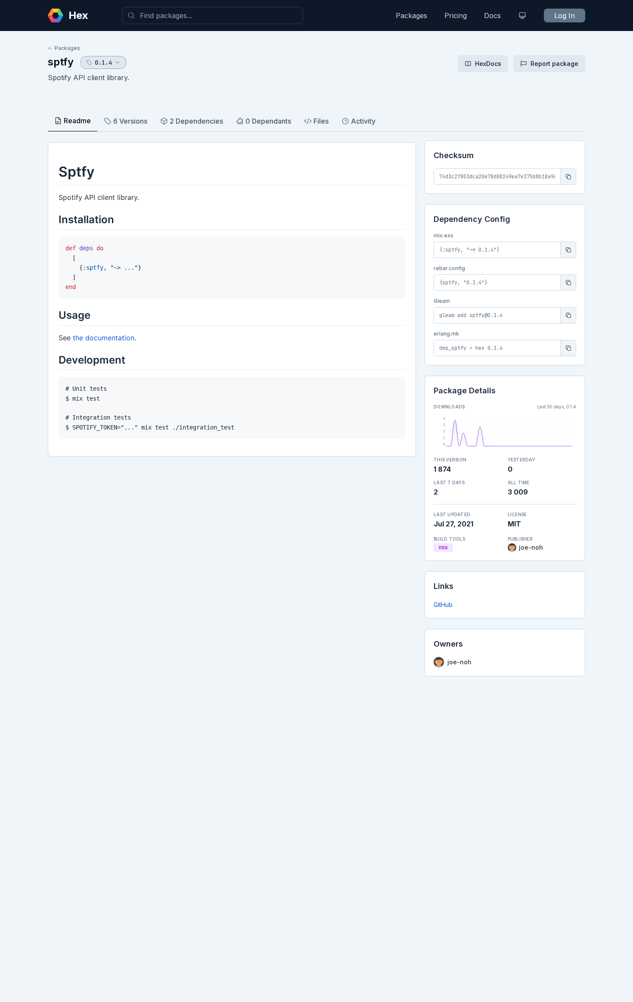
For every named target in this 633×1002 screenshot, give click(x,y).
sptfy (61, 62)
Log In (564, 15)
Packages (411, 15)
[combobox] (212, 15)
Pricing (455, 15)
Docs (492, 15)
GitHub (443, 604)
